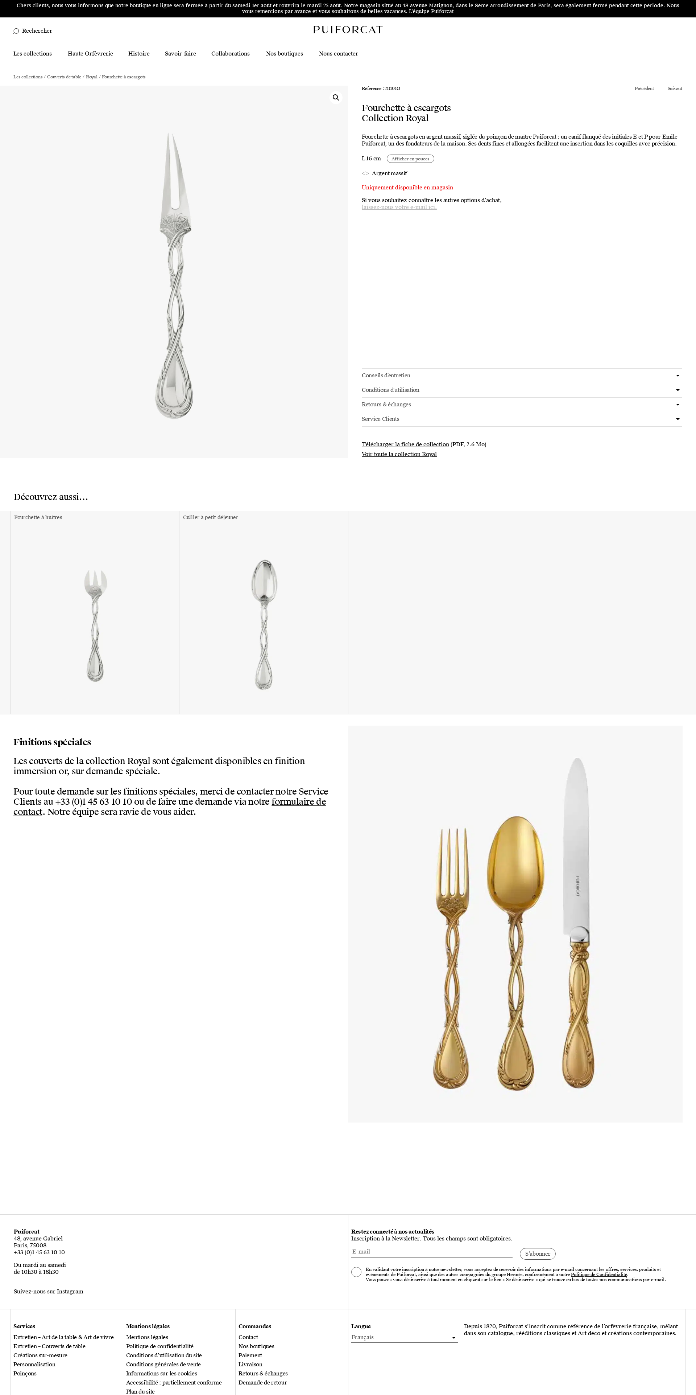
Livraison (250, 1364)
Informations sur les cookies (161, 1373)
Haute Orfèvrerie (90, 53)
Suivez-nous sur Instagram (48, 1291)
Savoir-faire (180, 53)
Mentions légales (147, 1337)
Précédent (644, 88)
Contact (248, 1337)
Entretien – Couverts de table (49, 1346)
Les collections (32, 53)
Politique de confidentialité (160, 1346)
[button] (336, 97)
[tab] (522, 375)
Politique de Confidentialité (599, 1274)
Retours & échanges (263, 1373)
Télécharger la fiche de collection (405, 444)
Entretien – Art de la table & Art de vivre (63, 1337)
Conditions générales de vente (163, 1364)
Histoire (139, 53)
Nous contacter (338, 53)
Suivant (675, 88)
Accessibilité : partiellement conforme (174, 1382)
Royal (92, 77)
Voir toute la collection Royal (399, 454)
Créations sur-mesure (40, 1355)
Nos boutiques (284, 53)
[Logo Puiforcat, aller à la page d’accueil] (348, 29)
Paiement (250, 1355)
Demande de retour (263, 1382)
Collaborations (230, 53)
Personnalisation (34, 1364)
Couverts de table (64, 77)
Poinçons (25, 1373)
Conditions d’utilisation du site (164, 1355)
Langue (361, 1326)
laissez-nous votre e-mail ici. (399, 207)
